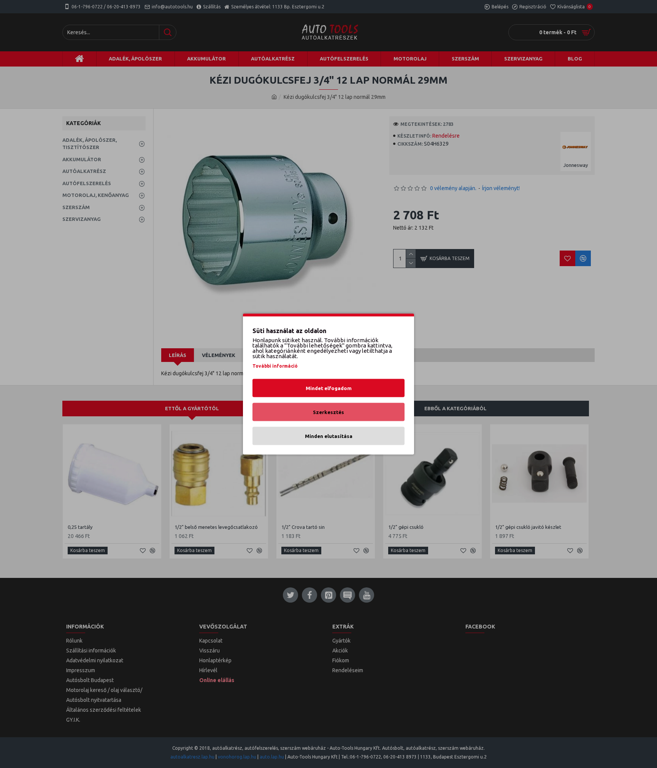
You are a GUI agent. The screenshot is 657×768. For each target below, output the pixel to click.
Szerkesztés (328, 412)
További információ (275, 365)
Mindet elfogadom (329, 388)
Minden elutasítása (328, 436)
